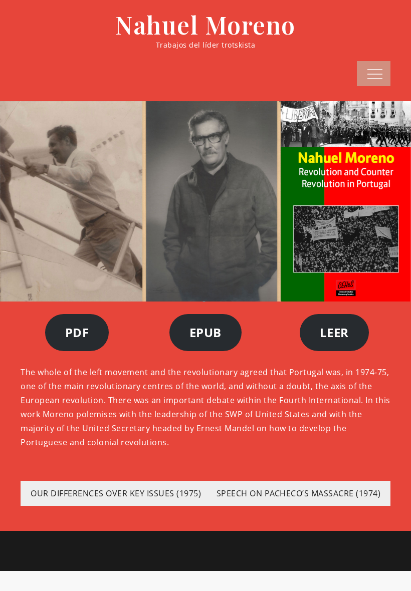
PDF (77, 332)
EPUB (205, 332)
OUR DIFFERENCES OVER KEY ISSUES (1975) (116, 493)
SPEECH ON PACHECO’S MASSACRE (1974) (299, 493)
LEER (334, 332)
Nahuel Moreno (205, 25)
